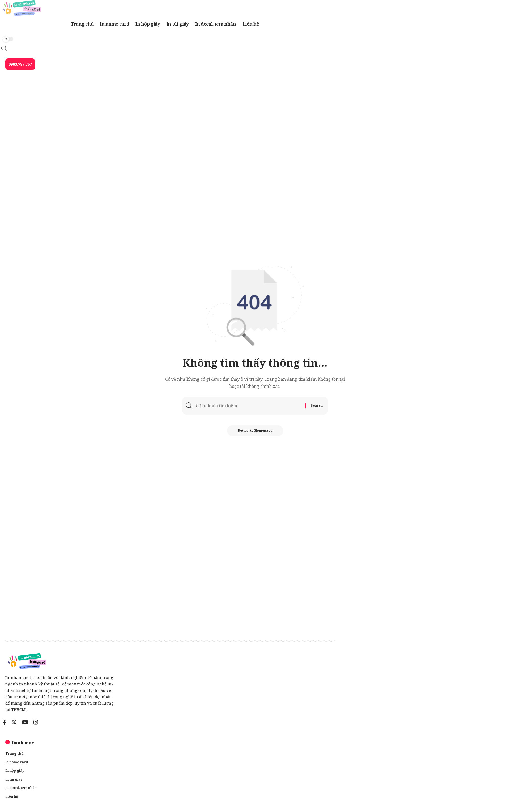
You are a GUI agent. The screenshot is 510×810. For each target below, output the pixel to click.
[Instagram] (36, 722)
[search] (164, 48)
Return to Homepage (255, 430)
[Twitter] (14, 722)
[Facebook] (4, 722)
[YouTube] (25, 722)
